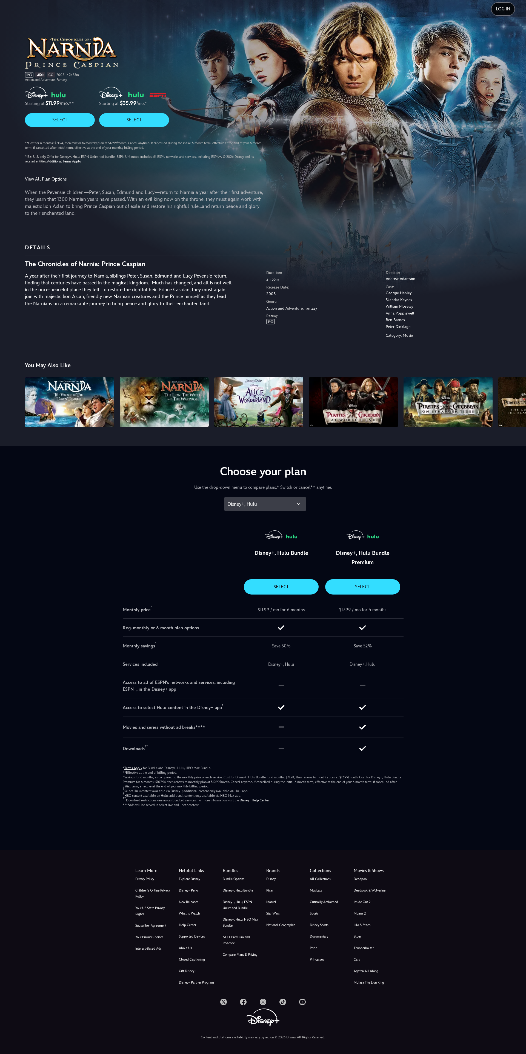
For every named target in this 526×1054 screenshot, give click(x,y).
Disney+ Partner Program (196, 982)
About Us (185, 948)
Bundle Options (233, 879)
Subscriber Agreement (150, 925)
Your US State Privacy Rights (150, 911)
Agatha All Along (366, 971)
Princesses (317, 959)
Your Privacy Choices (149, 937)
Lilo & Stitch (362, 925)
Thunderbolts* (364, 948)
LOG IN (503, 9)
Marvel (271, 902)
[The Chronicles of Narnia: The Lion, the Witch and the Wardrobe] (164, 402)
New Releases (188, 902)
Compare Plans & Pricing (240, 954)
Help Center (187, 925)
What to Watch (189, 913)
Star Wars (273, 913)
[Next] (515, 401)
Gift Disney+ (187, 971)
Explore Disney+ (190, 879)
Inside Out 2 (362, 902)
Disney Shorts (319, 925)
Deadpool (361, 879)
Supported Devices (192, 936)
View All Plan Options (46, 179)
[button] (197, 871)
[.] (223, 1002)
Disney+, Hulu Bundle (238, 890)
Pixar (269, 890)
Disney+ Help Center (254, 800)
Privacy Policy (144, 879)
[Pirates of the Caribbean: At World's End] (353, 402)
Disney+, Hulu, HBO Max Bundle (240, 922)
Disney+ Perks (189, 890)
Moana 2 (360, 913)
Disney (271, 879)
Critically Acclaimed (324, 902)
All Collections (320, 879)
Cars (357, 959)
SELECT (59, 119)
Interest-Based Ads (148, 948)
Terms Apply (133, 768)
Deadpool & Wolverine (369, 890)
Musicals (316, 890)
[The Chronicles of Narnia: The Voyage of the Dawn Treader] (69, 402)
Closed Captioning (192, 959)
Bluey (357, 936)
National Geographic (280, 925)
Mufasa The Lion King (369, 982)
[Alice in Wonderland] (258, 402)
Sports (314, 913)
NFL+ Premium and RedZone (236, 940)
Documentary (319, 936)
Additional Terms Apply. (64, 161)
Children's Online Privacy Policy (152, 893)
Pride (313, 948)
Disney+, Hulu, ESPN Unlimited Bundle (237, 905)
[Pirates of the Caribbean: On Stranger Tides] (448, 402)
